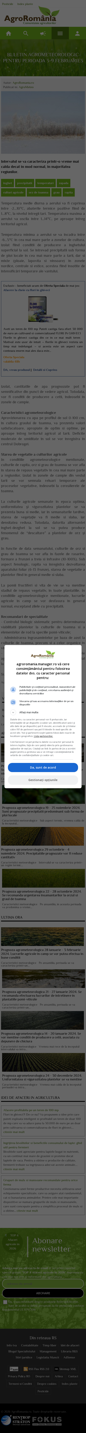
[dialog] (43, 716)
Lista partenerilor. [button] (43, 736)
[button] (43, 712)
